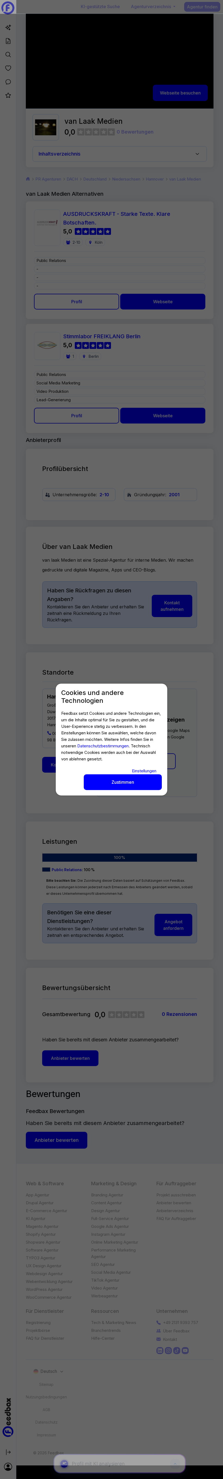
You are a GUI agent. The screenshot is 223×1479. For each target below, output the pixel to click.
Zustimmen (123, 782)
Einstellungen (144, 770)
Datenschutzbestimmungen (103, 745)
